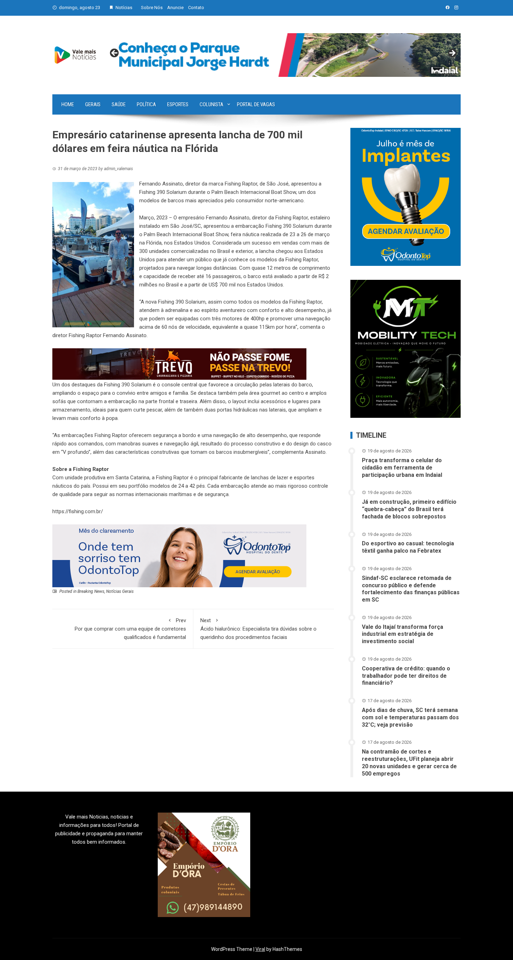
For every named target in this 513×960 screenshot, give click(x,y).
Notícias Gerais (120, 591)
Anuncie (175, 7)
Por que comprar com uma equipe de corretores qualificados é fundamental (130, 628)
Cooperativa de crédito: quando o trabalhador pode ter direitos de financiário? (406, 675)
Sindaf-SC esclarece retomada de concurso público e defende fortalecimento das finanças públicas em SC (411, 589)
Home (67, 104)
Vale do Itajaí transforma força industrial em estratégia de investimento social (402, 634)
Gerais (93, 104)
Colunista (211, 104)
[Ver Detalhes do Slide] (283, 55)
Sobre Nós (152, 7)
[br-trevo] (179, 364)
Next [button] (452, 53)
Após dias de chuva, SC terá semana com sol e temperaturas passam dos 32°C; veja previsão (410, 717)
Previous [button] (115, 53)
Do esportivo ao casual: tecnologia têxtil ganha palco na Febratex (408, 547)
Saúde (119, 104)
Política (146, 104)
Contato (196, 7)
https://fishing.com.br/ (77, 511)
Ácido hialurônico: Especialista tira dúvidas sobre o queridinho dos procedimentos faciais (258, 628)
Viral (260, 949)
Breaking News (90, 591)
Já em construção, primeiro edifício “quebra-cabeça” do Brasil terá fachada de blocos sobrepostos (409, 509)
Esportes (177, 104)
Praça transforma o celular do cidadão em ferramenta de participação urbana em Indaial (402, 467)
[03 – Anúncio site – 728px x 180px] (179, 555)
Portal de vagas (256, 104)
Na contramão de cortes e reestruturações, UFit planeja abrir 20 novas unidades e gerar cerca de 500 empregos (409, 762)
